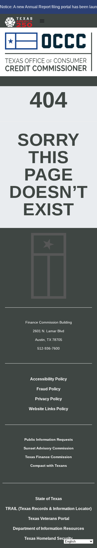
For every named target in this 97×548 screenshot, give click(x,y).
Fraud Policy (48, 389)
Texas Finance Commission (48, 457)
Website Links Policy (48, 409)
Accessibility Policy (48, 379)
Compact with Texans (48, 466)
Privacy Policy (48, 399)
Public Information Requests (48, 439)
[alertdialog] (48, 7)
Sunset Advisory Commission (49, 448)
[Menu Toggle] (42, 20)
